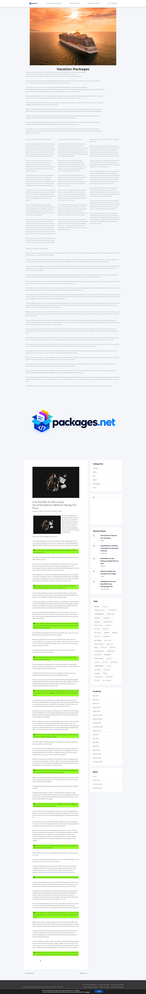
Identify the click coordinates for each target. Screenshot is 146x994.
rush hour (104, 662)
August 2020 (97, 730)
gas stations (97, 632)
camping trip (99, 614)
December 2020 (97, 715)
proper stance (98, 658)
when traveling (107, 680)
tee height (97, 673)
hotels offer (104, 647)
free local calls (98, 625)
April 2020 (96, 746)
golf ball (106, 632)
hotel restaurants (98, 644)
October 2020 (97, 723)
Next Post (84, 973)
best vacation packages (54, 3)
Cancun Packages (104, 987)
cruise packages (74, 3)
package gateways (94, 3)
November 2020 (97, 719)
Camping (95, 468)
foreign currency (108, 621)
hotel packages (112, 3)
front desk (106, 629)
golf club (114, 632)
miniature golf (111, 651)
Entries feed (96, 780)
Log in (94, 776)
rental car (109, 658)
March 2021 (96, 703)
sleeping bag (98, 666)
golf (94, 476)
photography (96, 484)
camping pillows (111, 610)
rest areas (96, 662)
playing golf (107, 654)
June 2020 (96, 738)
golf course (97, 636)
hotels (94, 480)
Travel (60, 511)
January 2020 (97, 758)
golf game (106, 636)
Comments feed (97, 784)
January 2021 (96, 711)
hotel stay (112, 647)
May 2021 (95, 696)
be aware (105, 606)
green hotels (107, 640)
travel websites (98, 677)
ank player (97, 606)
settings (87, 992)
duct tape (97, 618)
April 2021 (96, 699)
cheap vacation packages (90, 987)
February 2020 (97, 754)
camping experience (99, 610)
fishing (95, 472)
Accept (99, 991)
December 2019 (97, 762)
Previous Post (29, 973)
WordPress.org (97, 788)
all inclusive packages (117, 987)
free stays (97, 628)
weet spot (97, 680)
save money (113, 662)
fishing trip (97, 622)
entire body (106, 618)
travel (45, 511)
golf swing (97, 640)
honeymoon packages (117, 984)
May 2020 (96, 742)
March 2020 (96, 750)
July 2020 (95, 734)
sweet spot (106, 669)
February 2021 (97, 707)
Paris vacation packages (90, 984)
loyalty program (99, 651)
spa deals (108, 666)
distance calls (110, 614)
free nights (108, 625)
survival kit (97, 669)
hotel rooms (109, 644)
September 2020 (98, 727)
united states (109, 677)
